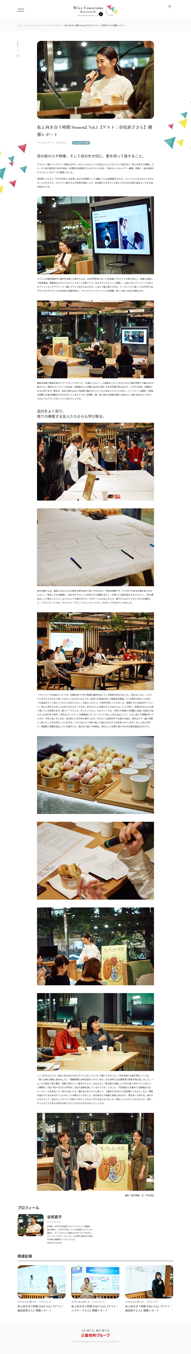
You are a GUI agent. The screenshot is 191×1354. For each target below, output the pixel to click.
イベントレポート (45, 142)
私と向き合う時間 (53, 25)
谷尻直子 (54, 1216)
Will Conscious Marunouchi (30, 25)
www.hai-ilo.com (54, 1242)
